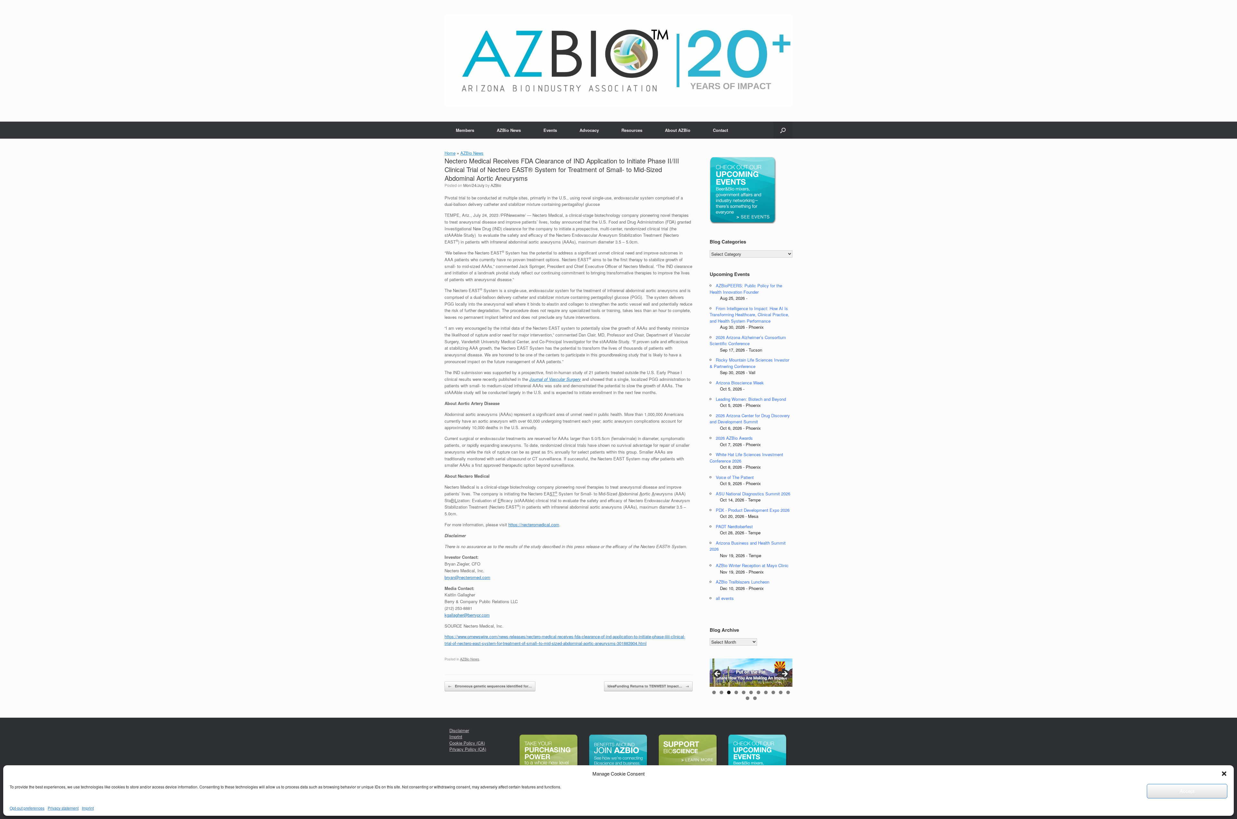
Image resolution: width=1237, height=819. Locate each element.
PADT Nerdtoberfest (734, 526)
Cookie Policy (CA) (467, 743)
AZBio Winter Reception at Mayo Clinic (752, 565)
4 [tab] (736, 692)
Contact (720, 130)
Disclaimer (459, 730)
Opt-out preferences (27, 808)
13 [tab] (755, 698)
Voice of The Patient (735, 477)
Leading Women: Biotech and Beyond (751, 399)
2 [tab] (721, 692)
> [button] (784, 674)
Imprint (88, 808)
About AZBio (677, 130)
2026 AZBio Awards (734, 438)
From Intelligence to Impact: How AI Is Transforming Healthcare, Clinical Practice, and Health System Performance (749, 314)
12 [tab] (747, 698)
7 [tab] (758, 692)
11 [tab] (788, 692)
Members (465, 130)
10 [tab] (780, 692)
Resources (631, 130)
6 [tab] (751, 692)
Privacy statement (63, 808)
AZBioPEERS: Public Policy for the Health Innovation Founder (746, 288)
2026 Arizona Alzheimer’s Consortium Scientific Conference (748, 340)
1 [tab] (714, 692)
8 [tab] (766, 692)
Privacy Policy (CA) (467, 749)
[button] (1224, 773)
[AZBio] (618, 60)
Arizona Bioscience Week (740, 383)
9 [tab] (773, 692)
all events (725, 598)
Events (550, 130)
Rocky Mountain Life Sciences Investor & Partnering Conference (749, 363)
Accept (1187, 790)
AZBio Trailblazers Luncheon (742, 582)
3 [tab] (729, 692)
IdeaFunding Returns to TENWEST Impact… (648, 686)
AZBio (496, 185)
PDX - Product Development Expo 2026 (753, 510)
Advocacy (589, 130)
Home (450, 153)
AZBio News (509, 130)
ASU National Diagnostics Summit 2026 (753, 494)
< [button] (718, 674)
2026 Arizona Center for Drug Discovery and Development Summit (750, 418)
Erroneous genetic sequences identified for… (490, 686)
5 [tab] (743, 692)
